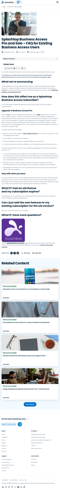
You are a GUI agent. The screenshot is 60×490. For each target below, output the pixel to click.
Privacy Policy (14, 480)
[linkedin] (11, 253)
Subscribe (38, 253)
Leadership (4, 437)
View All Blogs (30, 404)
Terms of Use (23, 480)
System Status (6, 462)
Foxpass (33, 445)
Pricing (33, 465)
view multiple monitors (30, 133)
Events (3, 440)
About (3, 431)
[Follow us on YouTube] (18, 487)
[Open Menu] (57, 2)
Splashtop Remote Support (38, 437)
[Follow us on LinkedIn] (3, 487)
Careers (4, 443)
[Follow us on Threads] (9, 487)
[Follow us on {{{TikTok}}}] (24, 487)
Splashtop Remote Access (38, 434)
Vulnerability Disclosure (8, 465)
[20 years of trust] (18, 2)
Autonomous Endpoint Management (41, 440)
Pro (8, 115)
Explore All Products (36, 448)
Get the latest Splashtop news (14, 419)
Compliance (5, 480)
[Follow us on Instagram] (6, 487)
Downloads (34, 462)
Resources (4, 445)
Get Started (35, 456)
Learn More (6, 297)
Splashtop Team (9, 52)
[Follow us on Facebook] (12, 487)
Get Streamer (5, 468)
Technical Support (7, 459)
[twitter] (17, 253)
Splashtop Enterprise (36, 443)
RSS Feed (27, 253)
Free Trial (33, 459)
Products (34, 431)
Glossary (4, 451)
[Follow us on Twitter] (15, 487)
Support (4, 456)
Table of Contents (9, 59)
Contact (4, 448)
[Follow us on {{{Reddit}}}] (21, 487)
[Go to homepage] (8, 2)
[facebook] (14, 253)
